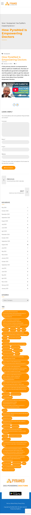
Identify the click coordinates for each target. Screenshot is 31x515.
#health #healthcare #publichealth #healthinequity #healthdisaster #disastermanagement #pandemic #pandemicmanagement (12, 377)
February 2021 (5, 285)
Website (4, 154)
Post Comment (9, 167)
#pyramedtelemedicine (15, 436)
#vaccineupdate (7, 463)
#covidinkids (6, 340)
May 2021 (4, 275)
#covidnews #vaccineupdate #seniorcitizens (14, 344)
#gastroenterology (8, 353)
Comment (4, 121)
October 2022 (5, 238)
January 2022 (5, 258)
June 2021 (4, 271)
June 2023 (4, 227)
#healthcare (6, 394)
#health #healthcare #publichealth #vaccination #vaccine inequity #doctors (13, 383)
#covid (23, 329)
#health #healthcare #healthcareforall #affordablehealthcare (13, 357)
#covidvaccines (16, 347)
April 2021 (4, 278)
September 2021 (6, 265)
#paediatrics (15, 426)
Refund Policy (14, 503)
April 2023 (4, 231)
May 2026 (4, 207)
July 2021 (4, 268)
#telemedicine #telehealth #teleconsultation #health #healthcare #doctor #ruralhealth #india (15, 444)
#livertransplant (7, 397)
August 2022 (5, 244)
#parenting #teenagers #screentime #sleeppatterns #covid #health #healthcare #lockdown (14, 431)
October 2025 (5, 210)
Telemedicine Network (8, 469)
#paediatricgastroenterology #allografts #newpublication (14, 422)
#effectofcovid (18, 350)
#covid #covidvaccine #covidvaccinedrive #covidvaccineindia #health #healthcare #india (15, 333)
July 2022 (4, 248)
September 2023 (6, 217)
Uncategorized (11, 23)
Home (3, 23)
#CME (18, 329)
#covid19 (5, 337)
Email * (3, 146)
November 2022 (6, 234)
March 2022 (4, 254)
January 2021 (5, 288)
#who (24, 463)
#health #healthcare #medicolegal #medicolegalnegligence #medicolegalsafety (14, 362)
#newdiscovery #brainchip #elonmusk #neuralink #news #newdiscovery (15, 414)
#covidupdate (6, 347)
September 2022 (6, 241)
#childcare (5, 329)
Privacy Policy (21, 503)
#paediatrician (6, 426)
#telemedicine (6, 439)
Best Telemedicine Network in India (11, 466)
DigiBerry (18, 509)
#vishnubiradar (17, 463)
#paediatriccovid (7, 418)
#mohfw (5, 410)
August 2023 (5, 221)
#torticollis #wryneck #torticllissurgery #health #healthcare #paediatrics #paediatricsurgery (14, 458)
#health (17, 353)
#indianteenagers (15, 394)
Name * (3, 139)
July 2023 (4, 224)
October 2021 (5, 261)
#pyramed (5, 436)
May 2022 (4, 251)
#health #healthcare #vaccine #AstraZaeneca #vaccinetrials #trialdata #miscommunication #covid (15, 389)
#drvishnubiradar (7, 350)
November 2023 (6, 214)
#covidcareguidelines (14, 337)
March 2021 (4, 281)
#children (13, 329)
